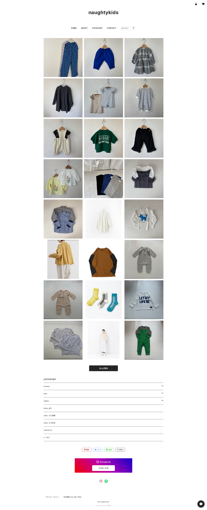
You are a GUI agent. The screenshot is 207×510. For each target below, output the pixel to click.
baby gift (48, 408)
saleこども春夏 (50, 415)
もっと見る (103, 368)
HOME (74, 28)
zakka (46, 401)
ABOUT (84, 28)
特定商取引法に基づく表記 (72, 497)
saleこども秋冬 (50, 423)
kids (45, 394)
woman (47, 386)
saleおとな (48, 430)
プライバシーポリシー (53, 497)
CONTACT (111, 28)
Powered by (101, 506)
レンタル (47, 437)
